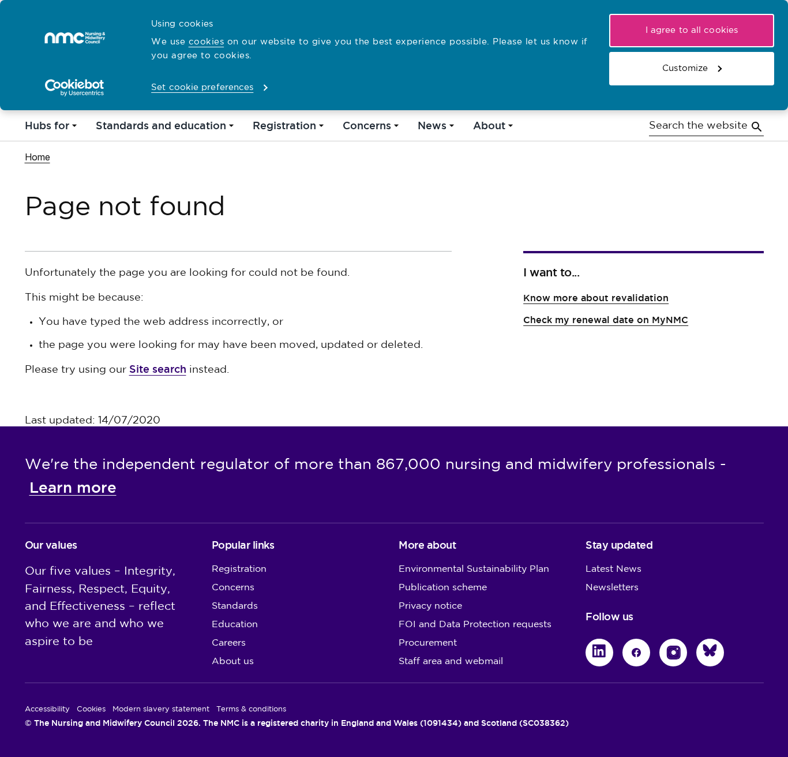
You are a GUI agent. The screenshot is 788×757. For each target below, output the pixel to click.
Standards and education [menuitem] (161, 128)
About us (233, 661)
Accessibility (47, 709)
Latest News (613, 569)
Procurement (428, 643)
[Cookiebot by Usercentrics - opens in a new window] (74, 87)
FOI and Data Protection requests (475, 624)
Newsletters (612, 587)
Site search (157, 369)
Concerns (233, 587)
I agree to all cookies (692, 30)
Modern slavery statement (160, 709)
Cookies (91, 709)
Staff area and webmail (451, 661)
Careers (229, 643)
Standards (235, 606)
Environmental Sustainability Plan (474, 569)
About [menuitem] (489, 128)
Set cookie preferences (202, 87)
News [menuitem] (432, 128)
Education (235, 624)
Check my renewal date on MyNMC (605, 320)
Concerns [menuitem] (367, 128)
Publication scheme (443, 587)
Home (37, 157)
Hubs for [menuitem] (47, 128)
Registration (239, 569)
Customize (685, 68)
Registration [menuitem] (284, 128)
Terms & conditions (251, 709)
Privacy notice (430, 606)
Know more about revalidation (596, 298)
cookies (206, 42)
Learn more (73, 487)
